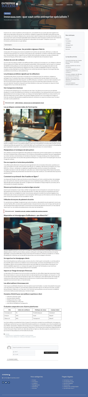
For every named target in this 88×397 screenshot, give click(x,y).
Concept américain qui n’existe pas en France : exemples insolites (74, 62)
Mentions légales (68, 383)
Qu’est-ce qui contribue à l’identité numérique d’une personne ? (72, 79)
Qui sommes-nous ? (68, 388)
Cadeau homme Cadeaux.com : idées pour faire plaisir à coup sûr (20, 336)
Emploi (33, 4)
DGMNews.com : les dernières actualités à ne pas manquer (19, 335)
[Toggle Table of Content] (58, 45)
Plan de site (66, 385)
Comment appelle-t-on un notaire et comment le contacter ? (73, 70)
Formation (41, 4)
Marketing (70, 4)
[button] (84, 5)
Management (59, 4)
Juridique (50, 4)
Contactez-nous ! (68, 380)
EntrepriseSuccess (68, 381)
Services (78, 4)
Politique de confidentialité (70, 386)
